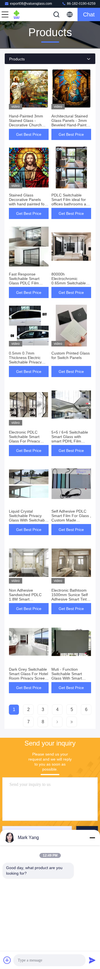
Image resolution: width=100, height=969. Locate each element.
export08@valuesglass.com (31, 4)
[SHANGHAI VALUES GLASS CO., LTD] (23, 14)
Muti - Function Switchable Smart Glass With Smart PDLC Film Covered (68, 676)
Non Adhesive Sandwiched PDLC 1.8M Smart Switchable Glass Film (28, 597)
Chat (89, 14)
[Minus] (92, 837)
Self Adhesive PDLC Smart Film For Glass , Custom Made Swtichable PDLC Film (71, 518)
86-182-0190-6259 (81, 4)
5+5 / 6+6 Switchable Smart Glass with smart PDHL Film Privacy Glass (69, 439)
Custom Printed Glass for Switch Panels (70, 355)
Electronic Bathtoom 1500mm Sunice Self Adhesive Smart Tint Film (69, 597)
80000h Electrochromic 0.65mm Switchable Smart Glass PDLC (68, 281)
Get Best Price (28, 134)
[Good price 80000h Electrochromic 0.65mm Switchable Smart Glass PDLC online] (71, 246)
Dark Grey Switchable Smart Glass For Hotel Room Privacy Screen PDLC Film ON (28, 676)
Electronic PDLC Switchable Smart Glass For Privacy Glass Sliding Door (25, 439)
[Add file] (7, 960)
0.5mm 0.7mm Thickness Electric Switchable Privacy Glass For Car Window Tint (29, 362)
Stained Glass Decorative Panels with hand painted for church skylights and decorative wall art (27, 204)
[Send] (92, 960)
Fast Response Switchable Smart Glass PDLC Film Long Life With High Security (26, 283)
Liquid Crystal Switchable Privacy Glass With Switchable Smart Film (28, 518)
